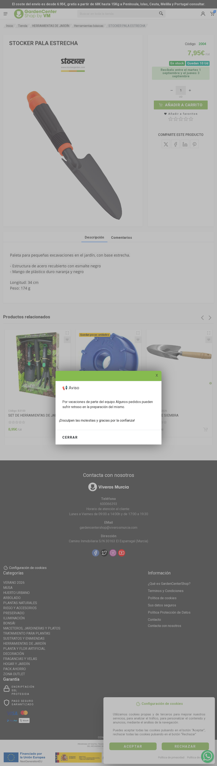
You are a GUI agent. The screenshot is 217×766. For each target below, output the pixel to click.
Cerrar (70, 437)
